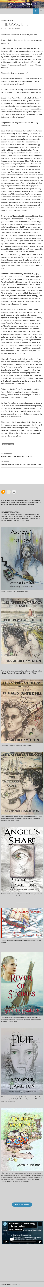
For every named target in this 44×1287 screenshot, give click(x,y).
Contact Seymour (22, 1204)
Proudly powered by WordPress (10, 1284)
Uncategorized (7, 20)
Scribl (3, 504)
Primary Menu (41, 11)
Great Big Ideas (8, 444)
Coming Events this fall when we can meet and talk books (21, 463)
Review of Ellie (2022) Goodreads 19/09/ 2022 (17, 455)
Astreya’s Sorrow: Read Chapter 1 (18, 520)
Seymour (16, 28)
